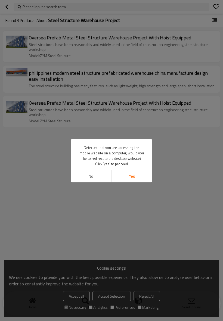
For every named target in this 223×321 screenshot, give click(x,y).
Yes (132, 176)
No (91, 176)
